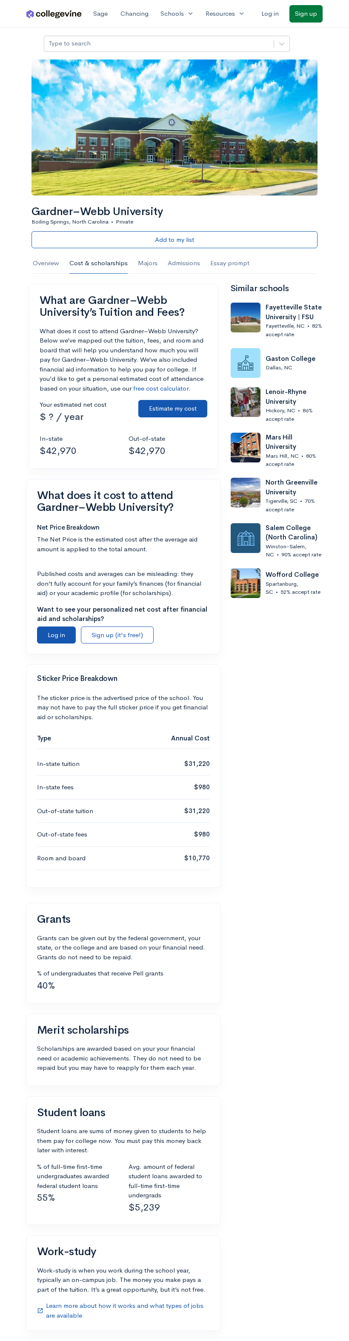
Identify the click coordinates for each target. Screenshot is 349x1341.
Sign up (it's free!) (117, 635)
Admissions (184, 263)
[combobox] (49, 43)
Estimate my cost (173, 408)
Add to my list (174, 239)
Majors (147, 263)
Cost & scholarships (98, 263)
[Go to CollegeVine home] (54, 14)
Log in (270, 13)
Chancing (134, 13)
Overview (46, 263)
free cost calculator (161, 388)
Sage (100, 13)
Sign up (306, 13)
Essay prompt (229, 263)
